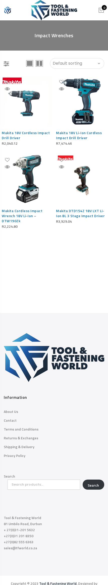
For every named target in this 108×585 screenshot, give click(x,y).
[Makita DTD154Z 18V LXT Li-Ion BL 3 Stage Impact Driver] (81, 179)
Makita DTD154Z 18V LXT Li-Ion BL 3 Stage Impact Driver (80, 213)
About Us (11, 411)
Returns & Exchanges (21, 438)
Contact (10, 420)
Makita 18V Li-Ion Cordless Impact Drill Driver (79, 135)
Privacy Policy (14, 455)
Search (9, 476)
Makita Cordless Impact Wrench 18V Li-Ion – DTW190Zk (22, 215)
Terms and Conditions (21, 429)
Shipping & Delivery (19, 446)
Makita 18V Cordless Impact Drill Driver (26, 135)
